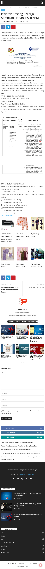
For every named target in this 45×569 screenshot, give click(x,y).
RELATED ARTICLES (14, 321)
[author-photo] (22, 302)
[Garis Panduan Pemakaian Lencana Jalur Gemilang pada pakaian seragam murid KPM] (37, 330)
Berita (3, 353)
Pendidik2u (6, 21)
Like (41, 428)
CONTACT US (12, 563)
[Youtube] (31, 479)
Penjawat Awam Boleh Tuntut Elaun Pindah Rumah (10, 289)
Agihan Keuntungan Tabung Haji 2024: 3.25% (21, 356)
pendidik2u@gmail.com (26, 474)
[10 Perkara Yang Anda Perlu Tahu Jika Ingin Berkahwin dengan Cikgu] (37, 349)
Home (2, 7)
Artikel (3, 549)
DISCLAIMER (33, 563)
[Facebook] (3, 27)
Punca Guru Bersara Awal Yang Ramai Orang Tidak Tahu (19, 446)
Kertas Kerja (5, 552)
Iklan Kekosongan (7, 215)
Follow (39, 432)
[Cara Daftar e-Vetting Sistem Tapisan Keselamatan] (6, 496)
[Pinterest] (13, 27)
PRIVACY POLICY (22, 563)
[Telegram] (8, 27)
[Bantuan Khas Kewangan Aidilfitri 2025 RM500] (8, 349)
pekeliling (4, 546)
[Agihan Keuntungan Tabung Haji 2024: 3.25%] (22, 349)
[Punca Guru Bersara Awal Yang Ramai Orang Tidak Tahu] (6, 507)
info (7, 7)
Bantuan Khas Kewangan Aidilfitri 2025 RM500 (6, 356)
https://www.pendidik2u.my (23, 312)
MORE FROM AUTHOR (29, 321)
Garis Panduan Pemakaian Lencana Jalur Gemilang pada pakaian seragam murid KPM (36, 338)
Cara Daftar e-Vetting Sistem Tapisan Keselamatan (17, 442)
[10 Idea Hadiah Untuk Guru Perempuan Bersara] (8, 330)
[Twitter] (27, 479)
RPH (2, 539)
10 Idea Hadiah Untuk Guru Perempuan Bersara (7, 337)
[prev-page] (21, 363)
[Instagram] (18, 479)
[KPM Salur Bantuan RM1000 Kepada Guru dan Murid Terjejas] (22, 330)
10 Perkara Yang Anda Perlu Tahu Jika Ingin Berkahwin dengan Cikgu (36, 357)
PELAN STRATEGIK (7, 543)
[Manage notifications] (40, 565)
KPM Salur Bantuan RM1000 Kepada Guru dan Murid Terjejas (22, 337)
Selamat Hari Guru (36, 287)
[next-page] (24, 363)
